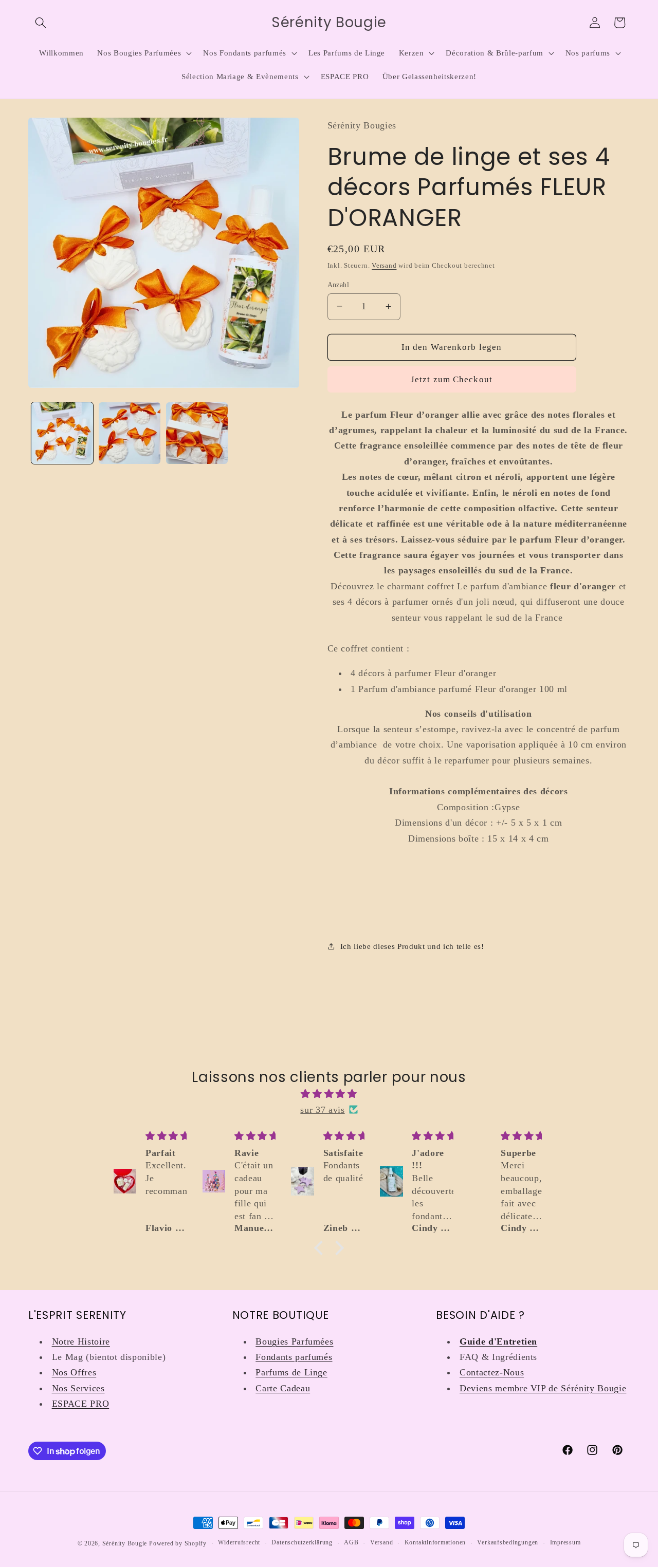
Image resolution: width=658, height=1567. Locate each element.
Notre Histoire (81, 1341)
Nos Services (78, 1388)
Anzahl (338, 284)
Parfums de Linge (291, 1372)
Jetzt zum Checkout (451, 379)
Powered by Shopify (178, 1543)
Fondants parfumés (293, 1357)
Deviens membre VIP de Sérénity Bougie (543, 1388)
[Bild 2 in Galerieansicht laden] (129, 433)
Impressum (565, 1542)
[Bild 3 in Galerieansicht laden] (197, 433)
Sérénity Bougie (125, 1543)
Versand (384, 265)
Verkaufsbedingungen (507, 1542)
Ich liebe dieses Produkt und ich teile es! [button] (412, 946)
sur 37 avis (322, 1110)
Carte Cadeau (282, 1388)
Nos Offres (74, 1372)
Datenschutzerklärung (301, 1542)
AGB (351, 1542)
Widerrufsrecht (239, 1542)
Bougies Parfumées (294, 1341)
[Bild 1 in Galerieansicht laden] (62, 433)
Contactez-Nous (492, 1372)
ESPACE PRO (80, 1403)
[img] (329, 1094)
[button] (40, 22)
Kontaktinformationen (435, 1542)
